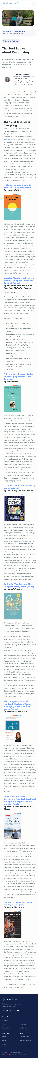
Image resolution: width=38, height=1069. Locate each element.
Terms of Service (25, 1040)
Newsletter (23, 1024)
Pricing (4, 1024)
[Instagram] (6, 1010)
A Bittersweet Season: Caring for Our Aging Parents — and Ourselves (18, 376)
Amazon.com (8, 139)
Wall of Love (24, 1028)
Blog (9, 31)
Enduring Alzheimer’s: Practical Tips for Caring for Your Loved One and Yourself (19, 280)
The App (5, 1020)
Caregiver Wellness (19, 31)
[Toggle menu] (33, 4)
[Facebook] (3, 1010)
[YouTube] (18, 1010)
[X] (14, 1010)
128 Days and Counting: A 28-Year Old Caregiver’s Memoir (18, 186)
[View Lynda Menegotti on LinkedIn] (33, 76)
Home (5, 31)
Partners (4, 1040)
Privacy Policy (24, 1036)
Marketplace (6, 1028)
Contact (4, 1044)
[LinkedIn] (10, 1010)
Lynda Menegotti (22, 74)
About (4, 1036)
